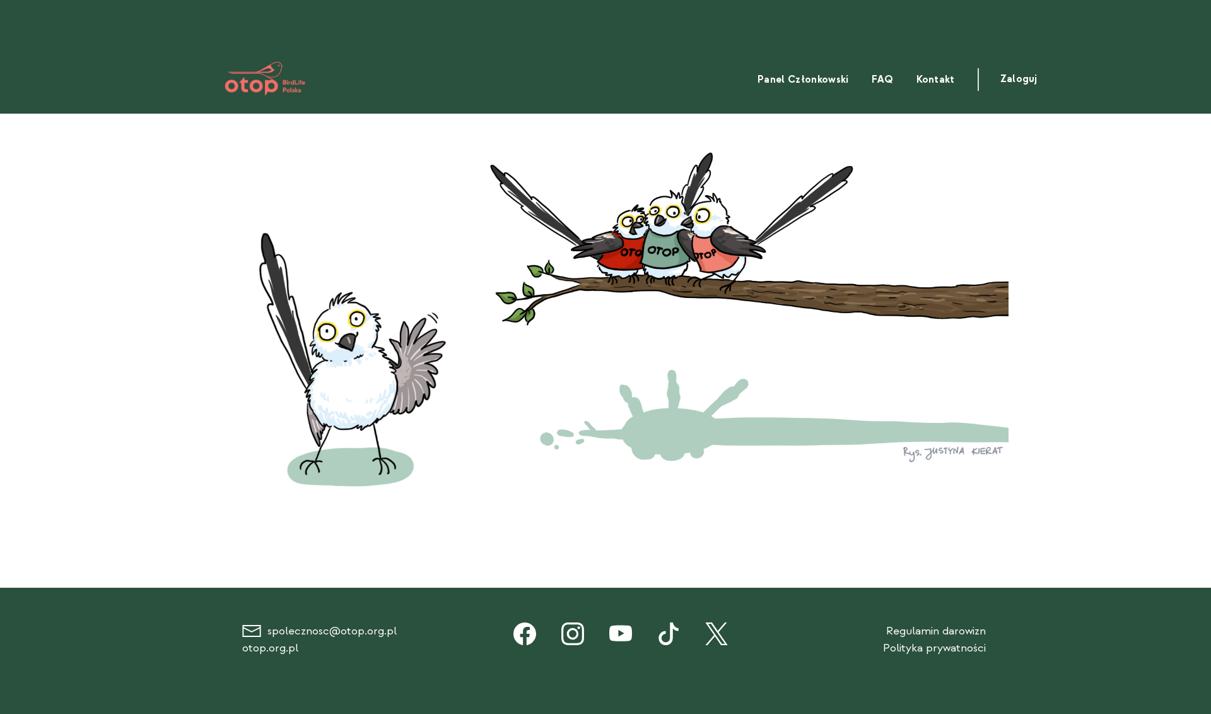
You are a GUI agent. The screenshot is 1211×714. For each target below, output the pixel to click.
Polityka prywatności (934, 648)
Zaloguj (1018, 79)
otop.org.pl (270, 648)
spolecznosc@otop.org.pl (332, 631)
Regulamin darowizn (936, 631)
